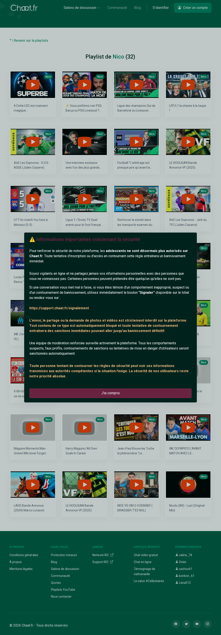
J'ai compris (110, 393)
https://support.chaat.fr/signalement (59, 308)
